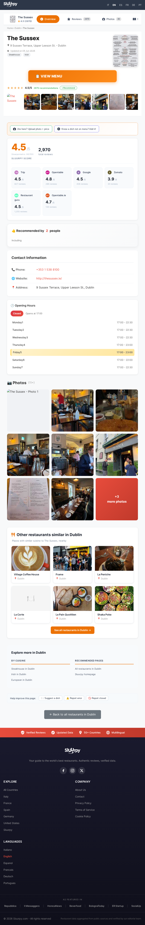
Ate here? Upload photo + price (33, 129)
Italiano (8, 849)
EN (114, 5)
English (8, 856)
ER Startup (118, 905)
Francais (8, 869)
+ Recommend (68, 88)
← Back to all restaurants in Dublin (73, 714)
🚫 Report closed (97, 698)
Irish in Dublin (18, 674)
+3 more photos (117, 499)
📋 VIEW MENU (48, 76)
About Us (80, 789)
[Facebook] (63, 770)
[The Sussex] (15, 102)
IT (108, 5)
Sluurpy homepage (85, 674)
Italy (6, 796)
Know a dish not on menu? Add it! (79, 129)
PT (140, 5)
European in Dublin (21, 679)
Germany (9, 816)
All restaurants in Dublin (88, 668)
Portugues (9, 882)
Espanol (8, 863)
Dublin (18, 28)
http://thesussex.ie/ (49, 278)
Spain (7, 809)
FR (127, 5)
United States (11, 823)
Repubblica (10, 905)
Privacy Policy (83, 803)
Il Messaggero (32, 905)
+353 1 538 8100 (47, 269)
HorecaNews (54, 905)
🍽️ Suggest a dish (50, 698)
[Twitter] (81, 770)
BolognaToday (96, 905)
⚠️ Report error (74, 698)
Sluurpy (8, 829)
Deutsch (8, 876)
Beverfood (75, 905)
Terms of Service (85, 809)
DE (133, 5)
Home (10, 28)
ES (120, 5)
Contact (79, 796)
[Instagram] (72, 770)
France (7, 803)
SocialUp (136, 905)
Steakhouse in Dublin (23, 668)
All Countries (11, 789)
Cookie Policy (83, 816)
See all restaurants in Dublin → (72, 630)
